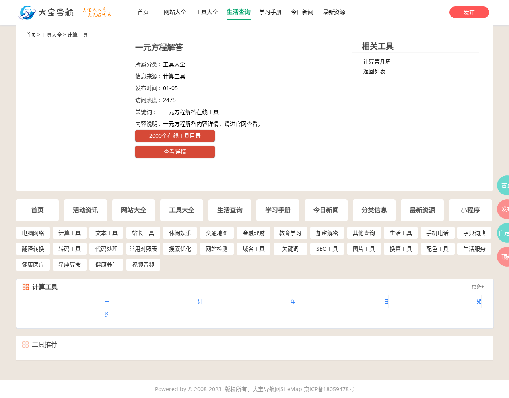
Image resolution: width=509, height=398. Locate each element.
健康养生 (106, 264)
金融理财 (254, 232)
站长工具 (143, 232)
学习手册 (270, 11)
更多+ (478, 286)
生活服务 (474, 248)
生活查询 (239, 11)
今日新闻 (302, 11)
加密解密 (327, 232)
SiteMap (291, 389)
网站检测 (217, 248)
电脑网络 (33, 232)
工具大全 (207, 11)
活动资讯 (85, 210)
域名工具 (254, 248)
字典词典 (474, 232)
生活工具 (401, 232)
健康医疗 (33, 264)
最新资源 (334, 11)
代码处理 (106, 248)
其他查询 (364, 232)
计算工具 (77, 34)
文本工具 (106, 232)
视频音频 (143, 264)
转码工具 (69, 248)
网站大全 (175, 11)
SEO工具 (327, 248)
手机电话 (437, 232)
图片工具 (364, 248)
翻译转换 (33, 248)
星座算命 (69, 264)
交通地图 (217, 232)
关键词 (290, 248)
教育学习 (290, 232)
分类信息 (374, 210)
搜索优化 (180, 248)
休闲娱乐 (180, 232)
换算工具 (401, 248)
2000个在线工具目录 (175, 135)
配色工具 (437, 248)
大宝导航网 (266, 389)
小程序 (470, 210)
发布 (469, 12)
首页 (143, 11)
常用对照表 (143, 248)
